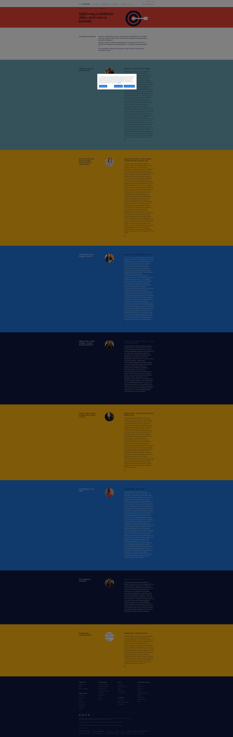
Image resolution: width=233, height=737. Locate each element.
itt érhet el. (119, 82)
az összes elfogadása (129, 86)
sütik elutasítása (118, 86)
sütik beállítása (103, 86)
